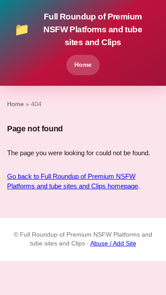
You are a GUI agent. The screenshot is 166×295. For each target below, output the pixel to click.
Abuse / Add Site (113, 243)
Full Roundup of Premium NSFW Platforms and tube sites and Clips (78, 29)
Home (83, 64)
